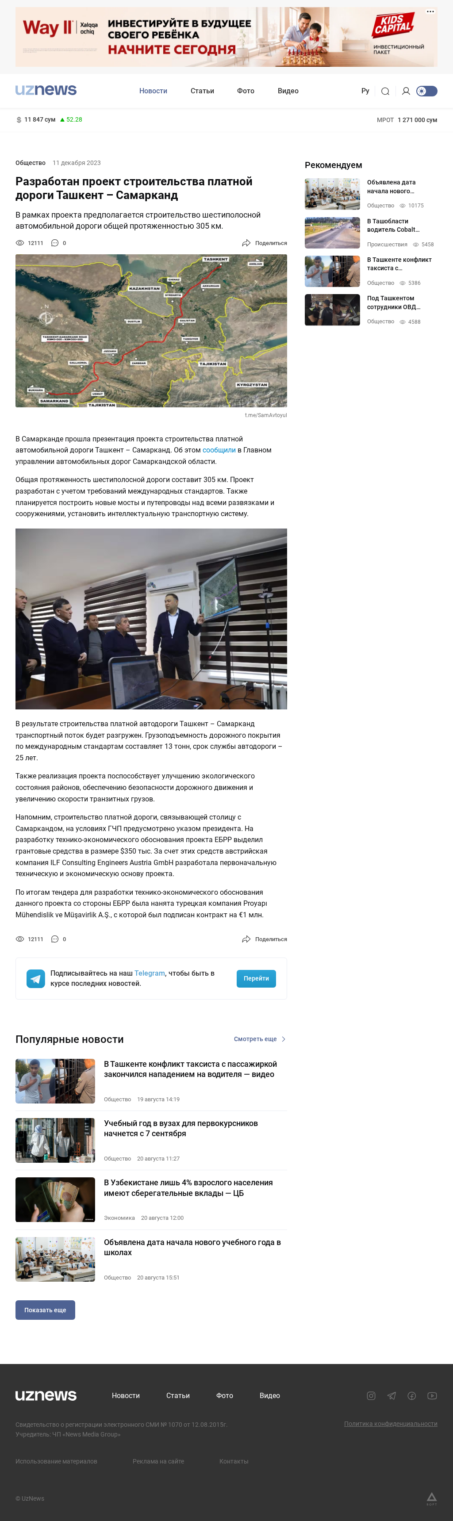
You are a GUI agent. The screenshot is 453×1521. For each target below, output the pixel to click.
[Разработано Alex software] (432, 1499)
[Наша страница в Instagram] (371, 1396)
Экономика (119, 1218)
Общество (30, 162)
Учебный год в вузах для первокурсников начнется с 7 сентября (181, 1128)
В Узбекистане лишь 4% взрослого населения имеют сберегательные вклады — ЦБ (188, 1187)
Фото (245, 91)
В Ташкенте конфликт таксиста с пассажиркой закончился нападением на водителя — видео (190, 1069)
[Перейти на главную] (46, 90)
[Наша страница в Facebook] (412, 1396)
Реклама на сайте (158, 1461)
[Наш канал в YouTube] (432, 1396)
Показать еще (45, 1310)
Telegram (149, 973)
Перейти (256, 978)
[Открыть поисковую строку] (388, 91)
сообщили (219, 450)
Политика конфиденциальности (391, 1423)
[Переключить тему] (427, 91)
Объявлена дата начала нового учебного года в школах (192, 1247)
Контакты (234, 1461)
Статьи (202, 91)
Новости (153, 91)
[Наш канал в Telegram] (391, 1396)
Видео (288, 91)
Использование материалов (56, 1461)
